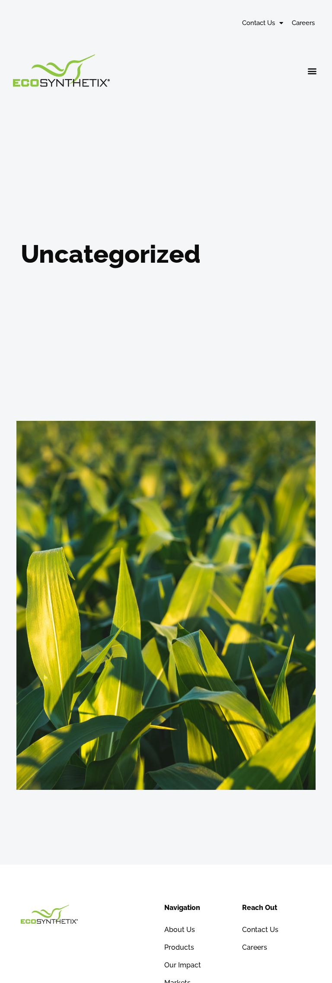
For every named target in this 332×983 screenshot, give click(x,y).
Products (179, 947)
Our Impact (182, 965)
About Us (179, 930)
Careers (303, 23)
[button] (312, 71)
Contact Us (258, 23)
